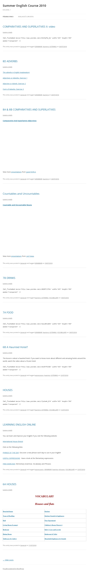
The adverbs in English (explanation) (16, 72)
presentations (16, 172)
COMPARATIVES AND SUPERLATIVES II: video (29, 26)
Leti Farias (30, 256)
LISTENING (53, 47)
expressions (39, 375)
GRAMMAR (38, 47)
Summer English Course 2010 (24, 6)
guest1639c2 (31, 172)
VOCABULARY (53, 298)
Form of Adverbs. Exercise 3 (13, 89)
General (23, 47)
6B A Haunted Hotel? (15, 347)
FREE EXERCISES (9, 464)
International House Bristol (13, 441)
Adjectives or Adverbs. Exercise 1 (15, 78)
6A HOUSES (9, 484)
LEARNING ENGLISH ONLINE (19, 424)
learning (46, 47)
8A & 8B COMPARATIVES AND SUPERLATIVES (29, 109)
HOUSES (8, 390)
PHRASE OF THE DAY (11, 453)
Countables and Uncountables (21, 193)
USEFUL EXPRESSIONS (11, 458)
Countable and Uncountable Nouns (17, 205)
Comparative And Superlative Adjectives (20, 121)
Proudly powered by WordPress (13, 569)
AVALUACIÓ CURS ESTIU (26, 17)
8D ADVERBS (10, 61)
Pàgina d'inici (8, 17)
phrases (62, 469)
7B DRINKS (9, 278)
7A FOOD (8, 312)
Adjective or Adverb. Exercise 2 (14, 83)
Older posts (8, 560)
